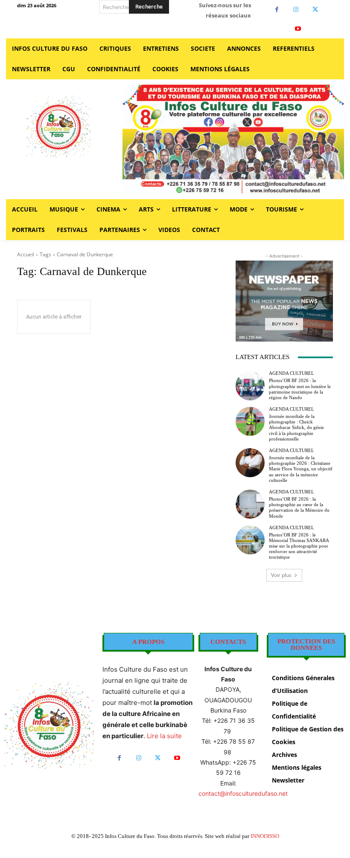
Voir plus (281, 575)
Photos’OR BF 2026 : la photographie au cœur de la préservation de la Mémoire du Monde (299, 507)
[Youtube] (298, 28)
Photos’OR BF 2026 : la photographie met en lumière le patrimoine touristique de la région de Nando (300, 389)
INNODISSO (265, 836)
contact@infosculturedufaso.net (243, 793)
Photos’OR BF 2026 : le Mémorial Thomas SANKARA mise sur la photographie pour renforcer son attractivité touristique (299, 546)
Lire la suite (164, 736)
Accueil (25, 254)
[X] (315, 9)
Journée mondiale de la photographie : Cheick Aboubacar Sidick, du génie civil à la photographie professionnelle (296, 427)
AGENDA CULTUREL (291, 373)
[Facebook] (276, 9)
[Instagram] (296, 9)
